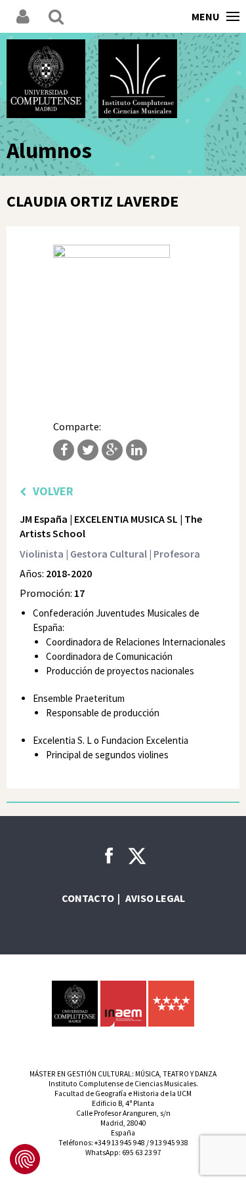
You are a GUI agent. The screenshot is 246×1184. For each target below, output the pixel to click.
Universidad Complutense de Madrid (46, 78)
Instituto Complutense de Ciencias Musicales (137, 78)
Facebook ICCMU (109, 855)
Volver (53, 491)
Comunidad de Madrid (171, 1004)
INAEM (123, 1004)
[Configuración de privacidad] (25, 1159)
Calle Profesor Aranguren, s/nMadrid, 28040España (123, 1123)
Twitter (87, 449)
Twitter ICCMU (137, 856)
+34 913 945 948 (119, 1142)
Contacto (88, 898)
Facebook (63, 449)
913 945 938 (169, 1142)
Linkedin (136, 449)
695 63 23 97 (141, 1152)
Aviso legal (155, 898)
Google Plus (112, 449)
